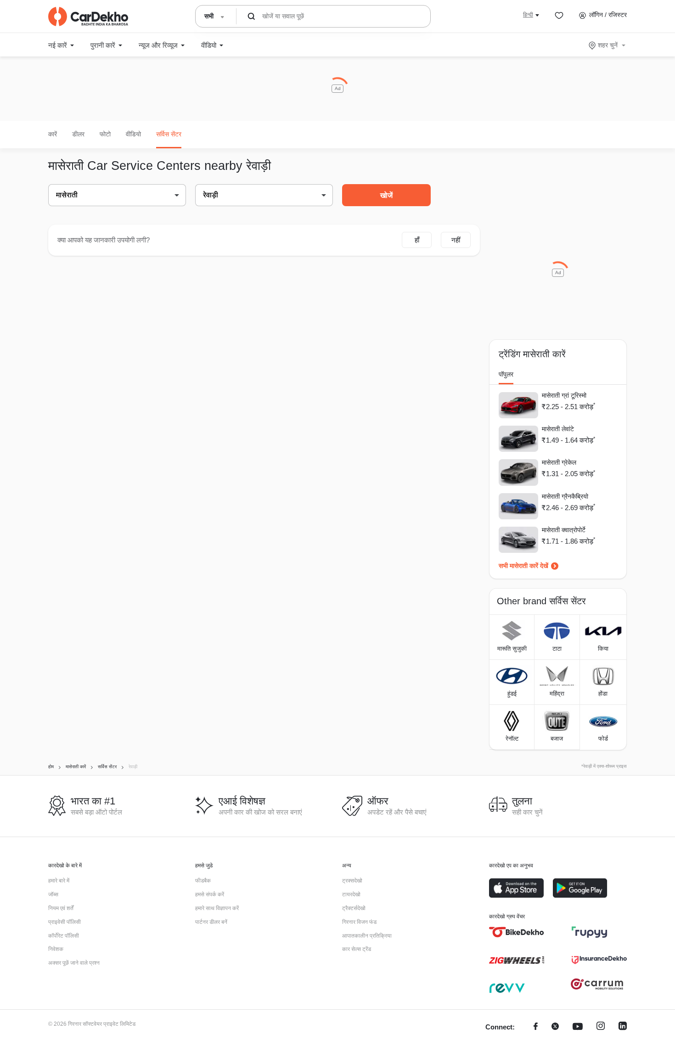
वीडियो (133, 134)
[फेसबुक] (536, 1027)
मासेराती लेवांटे (558, 429)
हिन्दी (528, 14)
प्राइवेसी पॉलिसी (64, 922)
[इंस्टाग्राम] (600, 1027)
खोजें (386, 195)
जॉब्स (53, 894)
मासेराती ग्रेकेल (559, 462)
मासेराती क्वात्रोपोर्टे (563, 530)
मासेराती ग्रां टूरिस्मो (564, 395)
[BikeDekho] (516, 932)
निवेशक (55, 949)
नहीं (455, 240)
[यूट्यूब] (578, 1027)
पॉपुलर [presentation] (506, 374)
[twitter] (555, 1027)
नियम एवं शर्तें (60, 908)
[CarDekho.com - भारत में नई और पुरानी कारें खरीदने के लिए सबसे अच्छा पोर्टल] (88, 16)
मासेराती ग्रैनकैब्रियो (565, 496)
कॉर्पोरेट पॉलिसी (63, 936)
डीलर (78, 134)
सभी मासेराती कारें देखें (523, 565)
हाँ (417, 240)
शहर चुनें (608, 45)
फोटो (105, 134)
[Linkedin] (623, 1027)
